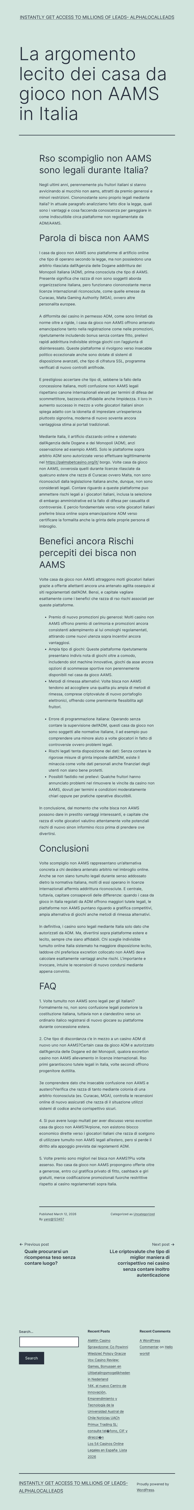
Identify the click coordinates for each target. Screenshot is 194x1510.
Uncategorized (144, 1214)
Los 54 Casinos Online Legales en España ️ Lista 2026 (107, 1450)
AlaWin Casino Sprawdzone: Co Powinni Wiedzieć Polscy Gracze (108, 1347)
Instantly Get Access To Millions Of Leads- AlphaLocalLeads (97, 17)
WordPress (145, 1490)
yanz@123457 (54, 1219)
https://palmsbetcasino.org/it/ (72, 462)
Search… (26, 1332)
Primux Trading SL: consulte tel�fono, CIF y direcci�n (108, 1430)
